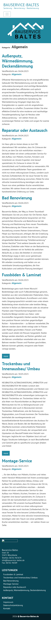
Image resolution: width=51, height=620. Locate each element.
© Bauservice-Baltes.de (28, 616)
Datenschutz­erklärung (13, 605)
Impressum (8, 602)
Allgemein (16, 74)
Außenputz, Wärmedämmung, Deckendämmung (17, 61)
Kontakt (6, 608)
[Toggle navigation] (7, 14)
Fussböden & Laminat (21, 274)
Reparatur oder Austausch (24, 130)
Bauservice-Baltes (21, 4)
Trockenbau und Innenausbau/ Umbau (21, 366)
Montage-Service (17, 461)
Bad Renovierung (17, 198)
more (6, 356)
